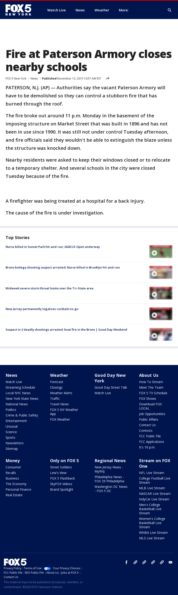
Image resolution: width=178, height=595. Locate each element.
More (123, 10)
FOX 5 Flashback (62, 478)
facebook (126, 562)
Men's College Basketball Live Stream (150, 508)
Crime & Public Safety (22, 415)
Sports (10, 437)
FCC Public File (150, 436)
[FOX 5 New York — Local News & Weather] (21, 10)
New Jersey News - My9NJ (109, 469)
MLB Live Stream (152, 488)
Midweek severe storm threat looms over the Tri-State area (49, 288)
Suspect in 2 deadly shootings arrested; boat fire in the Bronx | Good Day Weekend (66, 329)
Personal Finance (18, 489)
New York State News (22, 398)
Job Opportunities (152, 414)
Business (12, 478)
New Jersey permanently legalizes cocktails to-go (42, 309)
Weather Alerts (61, 393)
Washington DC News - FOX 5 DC (111, 488)
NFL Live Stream (151, 472)
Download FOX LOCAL (150, 406)
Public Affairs (148, 419)
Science (11, 432)
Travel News (59, 404)
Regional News (110, 460)
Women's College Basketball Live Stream (152, 522)
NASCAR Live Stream (155, 493)
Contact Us (147, 425)
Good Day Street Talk (111, 387)
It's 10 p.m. (147, 447)
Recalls (11, 472)
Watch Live (14, 382)
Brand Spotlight (61, 489)
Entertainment (16, 421)
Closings (56, 387)
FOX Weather (60, 419)
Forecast (56, 382)
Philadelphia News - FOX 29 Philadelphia (109, 479)
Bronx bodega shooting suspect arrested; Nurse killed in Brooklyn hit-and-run (63, 267)
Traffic (55, 398)
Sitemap (12, 448)
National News (17, 404)
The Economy (16, 484)
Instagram (135, 562)
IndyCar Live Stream (154, 499)
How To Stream (151, 382)
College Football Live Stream (154, 480)
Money (13, 460)
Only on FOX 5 (64, 460)
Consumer (13, 467)
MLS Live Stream (152, 538)
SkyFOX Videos (61, 484)
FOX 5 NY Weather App (64, 411)
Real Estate (14, 495)
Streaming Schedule (20, 387)
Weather (59, 375)
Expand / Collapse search (169, 10)
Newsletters (15, 443)
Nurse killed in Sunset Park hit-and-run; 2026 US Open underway (53, 247)
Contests (146, 430)
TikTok (144, 562)
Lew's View (58, 472)
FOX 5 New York (16, 78)
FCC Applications (151, 441)
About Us (148, 375)
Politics (11, 409)
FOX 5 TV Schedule (153, 393)
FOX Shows (147, 398)
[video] (160, 251)
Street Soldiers (61, 467)
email (170, 562)
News (34, 78)
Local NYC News (18, 393)
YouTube (153, 562)
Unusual (12, 426)
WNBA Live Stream (153, 532)
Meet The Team (151, 387)
